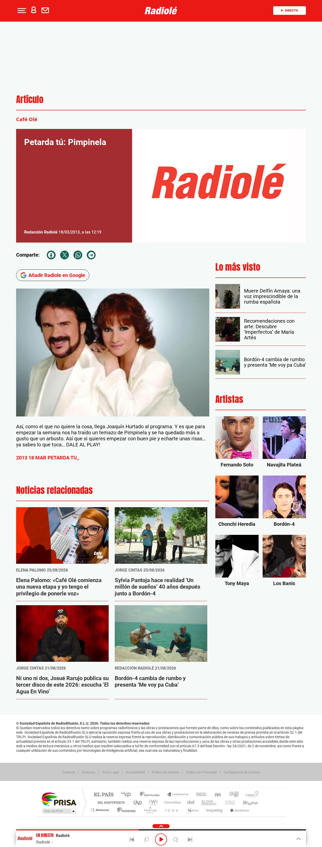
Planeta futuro (228, 802)
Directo (291, 10)
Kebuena (246, 802)
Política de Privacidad (201, 772)
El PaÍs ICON (172, 810)
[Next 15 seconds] (176, 839)
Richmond (100, 810)
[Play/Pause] (161, 839)
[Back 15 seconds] (146, 839)
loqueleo (215, 810)
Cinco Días (171, 802)
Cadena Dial (191, 802)
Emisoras (88, 772)
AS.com (215, 795)
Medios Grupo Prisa (59, 811)
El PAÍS (103, 795)
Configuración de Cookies (242, 772)
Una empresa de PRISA (59, 799)
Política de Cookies (165, 772)
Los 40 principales (127, 795)
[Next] (190, 839)
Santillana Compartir (177, 795)
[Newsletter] (46, 10)
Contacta (68, 772)
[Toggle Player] (298, 839)
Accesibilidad (135, 772)
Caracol (250, 795)
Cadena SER (199, 795)
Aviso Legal (110, 772)
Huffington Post (110, 802)
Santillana (151, 795)
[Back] (132, 839)
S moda (192, 810)
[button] (21, 10)
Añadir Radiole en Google (56, 275)
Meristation (239, 810)
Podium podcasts (150, 810)
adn (232, 795)
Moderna (125, 810)
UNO (138, 802)
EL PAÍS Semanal (209, 802)
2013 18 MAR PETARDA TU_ (47, 458)
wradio (152, 802)
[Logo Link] (161, 11)
